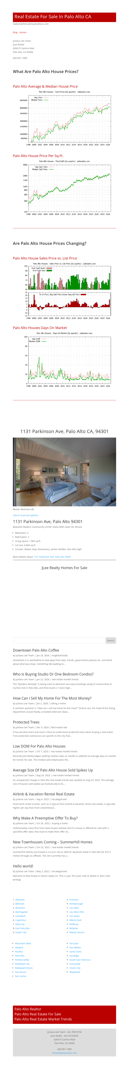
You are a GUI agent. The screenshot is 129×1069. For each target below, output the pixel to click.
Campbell (20, 915)
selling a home (58, 703)
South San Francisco (80, 959)
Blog (15, 32)
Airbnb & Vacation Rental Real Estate (44, 793)
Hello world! (23, 866)
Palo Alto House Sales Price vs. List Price (45, 258)
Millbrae (74, 924)
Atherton (20, 899)
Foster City (20, 932)
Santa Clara (76, 951)
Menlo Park (75, 920)
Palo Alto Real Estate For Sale (37, 1014)
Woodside (75, 972)
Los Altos (74, 907)
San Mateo (75, 947)
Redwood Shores (24, 967)
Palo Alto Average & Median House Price (45, 86)
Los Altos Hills (77, 911)
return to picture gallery (25, 515)
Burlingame (21, 911)
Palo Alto (19, 955)
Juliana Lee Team (25, 655)
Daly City (20, 924)
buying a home (60, 823)
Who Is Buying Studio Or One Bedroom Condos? (53, 674)
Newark (19, 947)
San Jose (74, 943)
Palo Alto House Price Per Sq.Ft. (38, 155)
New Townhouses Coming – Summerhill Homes (53, 841)
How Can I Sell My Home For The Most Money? (52, 698)
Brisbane (20, 907)
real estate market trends (65, 679)
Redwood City (22, 963)
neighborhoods (60, 655)
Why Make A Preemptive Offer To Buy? (45, 818)
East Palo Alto (22, 928)
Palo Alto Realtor (27, 1009)
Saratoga (74, 955)
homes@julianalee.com (64, 1052)
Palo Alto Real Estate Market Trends (43, 1019)
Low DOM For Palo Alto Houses (39, 746)
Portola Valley (22, 959)
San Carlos (20, 976)
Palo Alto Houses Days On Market (40, 327)
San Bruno (20, 972)
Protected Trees (26, 722)
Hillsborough (76, 903)
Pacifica (19, 951)
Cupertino (20, 920)
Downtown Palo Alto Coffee (36, 650)
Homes (23, 32)
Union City (75, 967)
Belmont (19, 903)
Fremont (74, 899)
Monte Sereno (77, 932)
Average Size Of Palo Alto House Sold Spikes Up (53, 770)
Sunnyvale (75, 963)
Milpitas (74, 928)
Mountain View (23, 943)
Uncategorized (59, 799)
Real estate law (59, 727)
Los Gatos (75, 915)
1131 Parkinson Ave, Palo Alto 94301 (52, 556)
